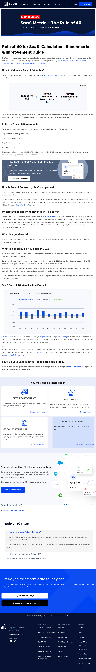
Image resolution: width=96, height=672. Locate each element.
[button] (49, 532)
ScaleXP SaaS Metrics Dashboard (15, 510)
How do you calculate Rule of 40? (25, 554)
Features (23, 4)
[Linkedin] (10, 641)
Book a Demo (86, 4)
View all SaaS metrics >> (85, 444)
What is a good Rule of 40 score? (25, 532)
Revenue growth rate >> (39, 412)
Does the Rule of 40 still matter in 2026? (28, 558)
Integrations (35, 4)
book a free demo (74, 367)
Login (75, 4)
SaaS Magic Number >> (86, 412)
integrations (44, 337)
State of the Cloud (21, 205)
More (56, 4)
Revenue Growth (50, 217)
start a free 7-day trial (12, 355)
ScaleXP (5, 337)
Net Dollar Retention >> (39, 444)
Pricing (65, 4)
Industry (47, 4)
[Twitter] (14, 641)
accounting (63, 337)
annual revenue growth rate (50, 75)
